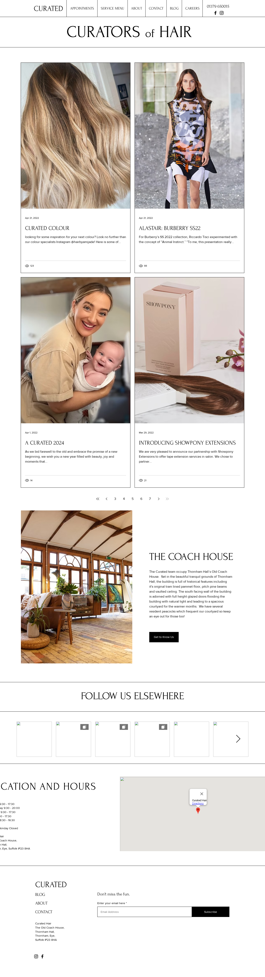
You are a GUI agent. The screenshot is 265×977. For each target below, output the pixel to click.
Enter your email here (111, 903)
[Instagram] (221, 13)
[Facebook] (215, 13)
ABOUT (41, 903)
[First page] (97, 499)
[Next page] (158, 499)
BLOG (40, 894)
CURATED (51, 884)
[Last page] (167, 499)
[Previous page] (106, 499)
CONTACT (43, 912)
